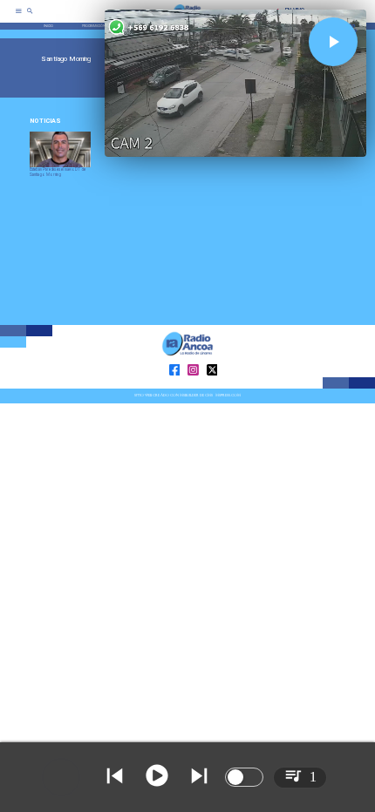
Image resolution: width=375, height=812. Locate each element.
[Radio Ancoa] (30, 17)
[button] (333, 41)
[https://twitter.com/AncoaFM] (212, 387)
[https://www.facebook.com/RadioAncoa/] (175, 387)
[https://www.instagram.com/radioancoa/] (193, 387)
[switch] (244, 777)
